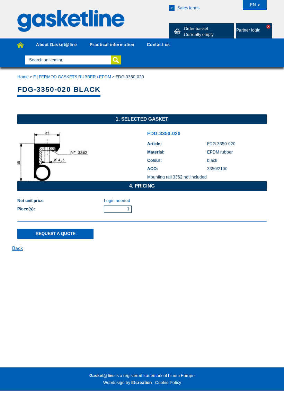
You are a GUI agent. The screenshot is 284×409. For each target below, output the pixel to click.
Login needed (117, 200)
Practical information (112, 44)
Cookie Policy (168, 382)
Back (17, 248)
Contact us (158, 44)
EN (253, 4)
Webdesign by (127, 382)
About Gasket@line (56, 44)
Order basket (199, 31)
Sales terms (185, 8)
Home (23, 77)
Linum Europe (181, 375)
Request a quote (56, 233)
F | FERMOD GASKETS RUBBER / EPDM (72, 77)
